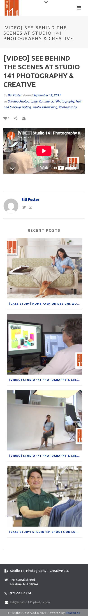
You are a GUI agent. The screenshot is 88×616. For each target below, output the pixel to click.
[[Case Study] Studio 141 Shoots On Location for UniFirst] (44, 496)
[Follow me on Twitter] (24, 208)
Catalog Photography (22, 101)
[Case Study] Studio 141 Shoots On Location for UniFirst (45, 531)
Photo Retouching (44, 107)
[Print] (26, 118)
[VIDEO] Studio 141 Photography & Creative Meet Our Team (45, 455)
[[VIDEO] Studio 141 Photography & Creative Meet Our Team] (44, 420)
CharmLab (73, 612)
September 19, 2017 (47, 95)
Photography (67, 107)
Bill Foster (14, 95)
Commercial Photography (56, 101)
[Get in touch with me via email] (30, 208)
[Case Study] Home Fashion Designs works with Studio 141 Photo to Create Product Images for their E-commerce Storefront (45, 303)
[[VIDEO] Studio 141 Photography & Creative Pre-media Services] (44, 344)
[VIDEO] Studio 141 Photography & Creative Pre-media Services (45, 379)
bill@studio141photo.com (30, 602)
